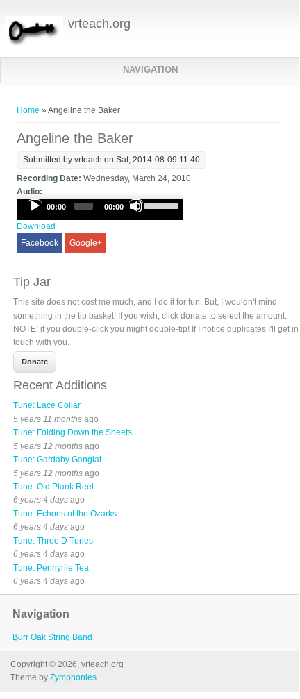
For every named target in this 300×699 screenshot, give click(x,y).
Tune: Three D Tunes (53, 541)
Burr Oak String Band (52, 637)
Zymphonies (73, 677)
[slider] (160, 204)
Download (36, 226)
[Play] (35, 206)
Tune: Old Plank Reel (53, 486)
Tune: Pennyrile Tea (51, 568)
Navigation (150, 70)
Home (28, 110)
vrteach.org (99, 23)
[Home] (33, 45)
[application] (100, 209)
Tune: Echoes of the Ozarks (65, 514)
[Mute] (136, 206)
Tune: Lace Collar (47, 405)
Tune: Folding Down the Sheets (72, 432)
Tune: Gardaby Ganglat (57, 459)
